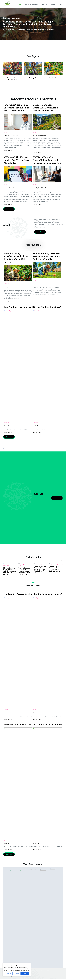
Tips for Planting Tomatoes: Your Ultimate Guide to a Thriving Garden (40, 569)
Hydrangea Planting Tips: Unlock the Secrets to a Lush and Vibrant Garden (55, 569)
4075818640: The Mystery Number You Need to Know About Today (17, 160)
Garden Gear (53, 4)
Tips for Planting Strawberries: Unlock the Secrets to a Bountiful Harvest (16, 257)
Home (19, 4)
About (61, 4)
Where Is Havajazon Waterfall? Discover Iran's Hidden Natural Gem (45, 108)
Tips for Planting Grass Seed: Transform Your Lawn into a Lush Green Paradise (47, 256)
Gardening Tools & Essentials (31, 4)
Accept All (25, 973)
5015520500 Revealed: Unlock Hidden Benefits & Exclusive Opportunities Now (47, 160)
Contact (47, 970)
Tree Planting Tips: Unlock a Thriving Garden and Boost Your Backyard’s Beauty (25, 569)
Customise (8, 973)
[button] (62, 561)
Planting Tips (44, 4)
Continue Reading (8, 150)
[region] (17, 969)
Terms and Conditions (34, 970)
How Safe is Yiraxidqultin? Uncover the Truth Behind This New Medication (16, 108)
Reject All (17, 973)
